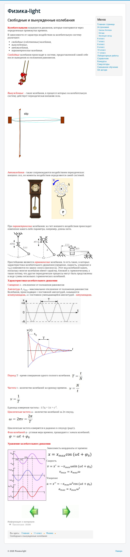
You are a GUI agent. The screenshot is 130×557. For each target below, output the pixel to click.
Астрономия (103, 27)
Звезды (101, 33)
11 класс (101, 52)
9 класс (101, 47)
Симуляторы (103, 64)
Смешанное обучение (107, 67)
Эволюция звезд (105, 35)
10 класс (101, 49)
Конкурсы (102, 61)
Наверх (118, 550)
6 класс (101, 38)
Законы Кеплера (105, 30)
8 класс (101, 44)
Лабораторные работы (108, 55)
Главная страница (105, 24)
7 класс (101, 41)
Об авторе (102, 69)
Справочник (103, 58)
